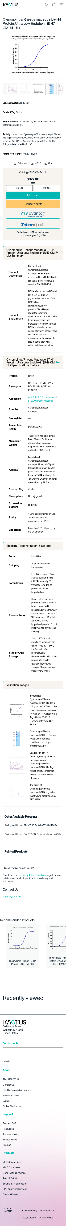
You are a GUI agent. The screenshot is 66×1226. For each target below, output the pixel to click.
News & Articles (11, 1095)
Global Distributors (12, 1106)
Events (6, 1100)
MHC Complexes (11, 1167)
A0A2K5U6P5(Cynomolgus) (42, 397)
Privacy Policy (10, 1139)
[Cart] (54, 4)
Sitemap (7, 1144)
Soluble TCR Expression (15, 1183)
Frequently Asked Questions (31, 875)
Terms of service (11, 1134)
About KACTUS (11, 1079)
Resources (8, 1128)
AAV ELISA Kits (10, 1178)
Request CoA (9, 1123)
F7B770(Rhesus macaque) (40, 400)
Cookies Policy (29, 1210)
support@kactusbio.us (14, 896)
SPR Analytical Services (15, 1189)
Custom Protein (10, 1194)
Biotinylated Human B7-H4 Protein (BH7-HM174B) (22, 963)
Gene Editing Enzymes (14, 1172)
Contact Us (8, 1084)
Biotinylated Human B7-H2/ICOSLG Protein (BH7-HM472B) (32, 834)
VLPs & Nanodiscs (12, 1162)
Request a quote (33, 204)
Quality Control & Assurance (17, 1090)
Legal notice (29, 1217)
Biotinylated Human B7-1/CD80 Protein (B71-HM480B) (30, 825)
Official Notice (46, 1217)
